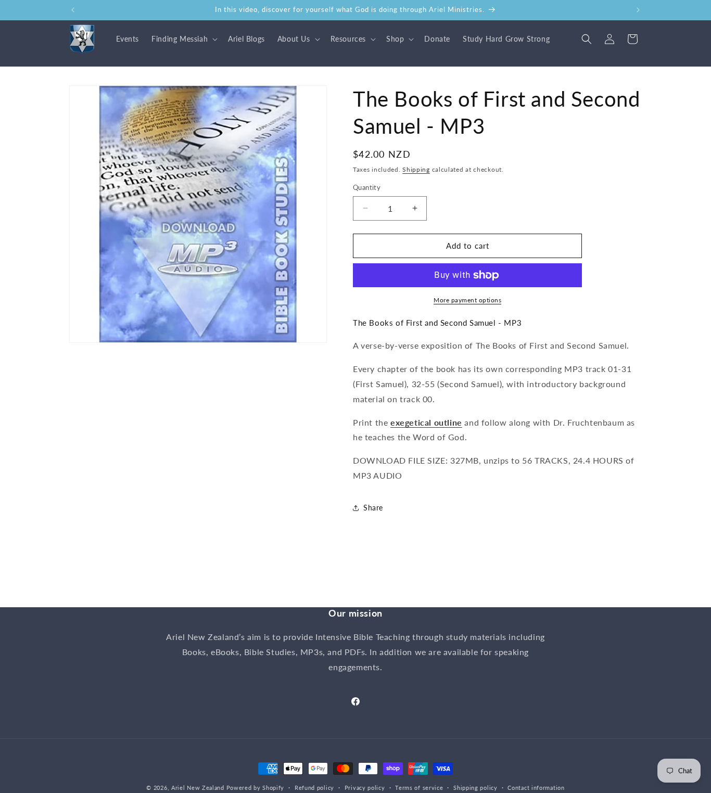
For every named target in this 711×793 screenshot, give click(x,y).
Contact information (535, 787)
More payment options (467, 300)
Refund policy (314, 787)
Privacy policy (365, 787)
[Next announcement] (638, 10)
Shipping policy (475, 787)
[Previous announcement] (72, 10)
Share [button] (373, 507)
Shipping (416, 169)
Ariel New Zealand (197, 787)
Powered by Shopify (255, 787)
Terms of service (419, 787)
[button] (183, 39)
